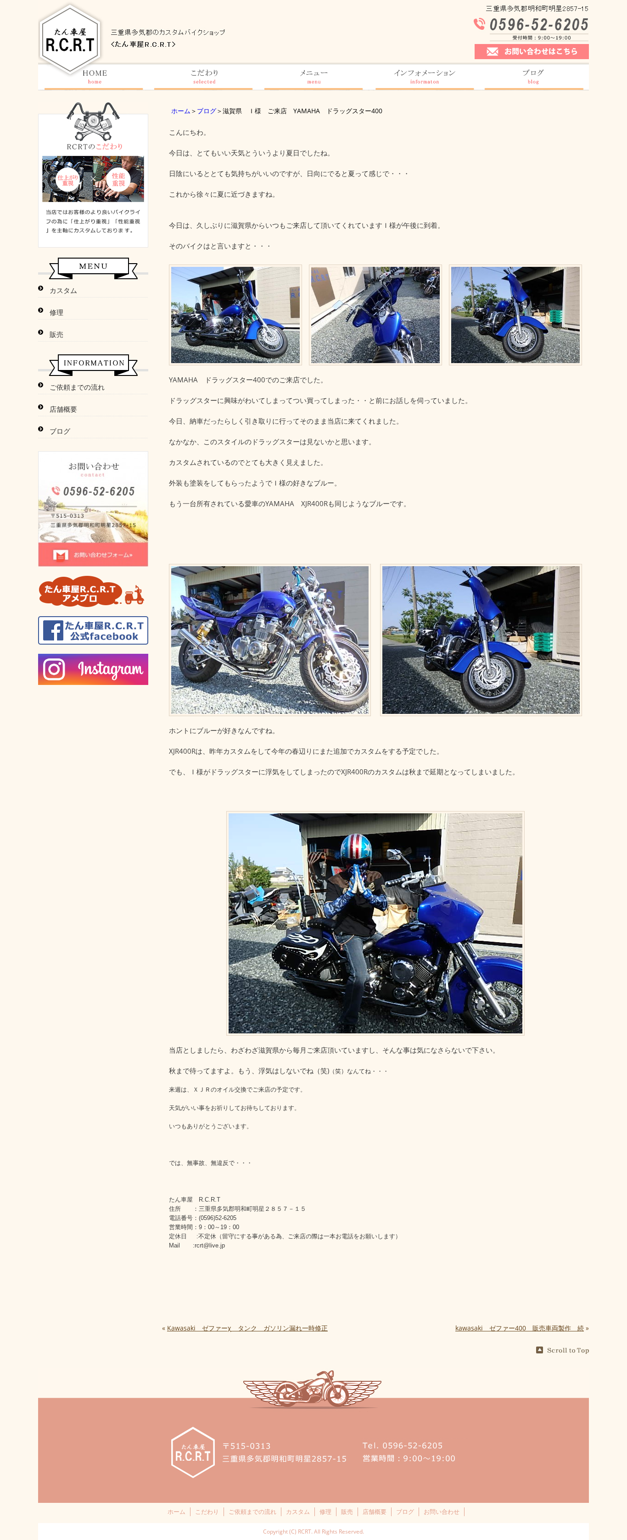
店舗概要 (63, 409)
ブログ (206, 110)
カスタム (63, 290)
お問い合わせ (441, 1511)
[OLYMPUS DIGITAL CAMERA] (235, 360)
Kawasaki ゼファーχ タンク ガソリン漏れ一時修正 (247, 1328)
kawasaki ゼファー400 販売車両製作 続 (519, 1328)
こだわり (207, 1511)
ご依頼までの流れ (77, 387)
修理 (56, 312)
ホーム (180, 110)
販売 (56, 334)
